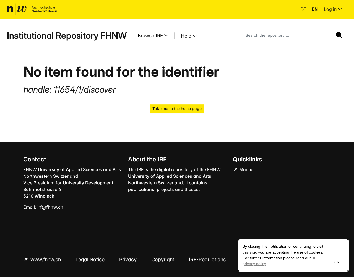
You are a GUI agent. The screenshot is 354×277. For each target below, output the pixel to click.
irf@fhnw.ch (50, 207)
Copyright (163, 259)
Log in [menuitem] (331, 9)
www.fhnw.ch (45, 259)
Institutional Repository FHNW (67, 35)
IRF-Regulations (207, 259)
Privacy (128, 259)
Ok (336, 262)
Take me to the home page (177, 108)
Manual (246, 169)
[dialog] (293, 255)
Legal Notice (91, 259)
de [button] (304, 9)
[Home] (32, 9)
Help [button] (187, 36)
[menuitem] (155, 35)
